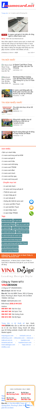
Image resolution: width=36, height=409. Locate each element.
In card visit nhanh (10, 186)
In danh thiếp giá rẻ (10, 195)
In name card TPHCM (9, 167)
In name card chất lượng (10, 164)
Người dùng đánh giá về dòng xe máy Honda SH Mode (23, 132)
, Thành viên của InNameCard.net (12, 38)
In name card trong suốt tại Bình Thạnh (14, 243)
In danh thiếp (6, 228)
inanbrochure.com (24, 342)
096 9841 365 (6, 308)
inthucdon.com (19, 338)
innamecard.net (7, 342)
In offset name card (22, 232)
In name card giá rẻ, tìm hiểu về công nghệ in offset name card (21, 35)
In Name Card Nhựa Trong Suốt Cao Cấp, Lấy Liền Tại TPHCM (23, 66)
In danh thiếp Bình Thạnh (20, 228)
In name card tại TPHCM (10, 251)
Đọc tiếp (30, 52)
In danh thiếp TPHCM (11, 213)
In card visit (17, 220)
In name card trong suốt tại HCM (12, 155)
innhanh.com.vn (25, 335)
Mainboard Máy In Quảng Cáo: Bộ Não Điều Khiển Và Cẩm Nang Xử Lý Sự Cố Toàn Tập (23, 79)
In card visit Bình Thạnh (11, 207)
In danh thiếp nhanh (10, 210)
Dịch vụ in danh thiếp (9, 152)
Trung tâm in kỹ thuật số (13, 323)
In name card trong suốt (10, 179)
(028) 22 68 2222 (16, 303)
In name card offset (8, 170)
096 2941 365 (6, 314)
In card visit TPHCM (8, 224)
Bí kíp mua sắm (7, 220)
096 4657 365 (6, 311)
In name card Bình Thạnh (12, 204)
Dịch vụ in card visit (23, 224)
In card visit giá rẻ (9, 198)
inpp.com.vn (26, 345)
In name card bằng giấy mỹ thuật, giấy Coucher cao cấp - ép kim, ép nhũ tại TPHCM (23, 91)
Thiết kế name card (10, 192)
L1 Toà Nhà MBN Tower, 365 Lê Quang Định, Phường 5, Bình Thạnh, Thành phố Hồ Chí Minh (17, 405)
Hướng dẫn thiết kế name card (13, 201)
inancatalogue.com (8, 345)
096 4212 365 (6, 317)
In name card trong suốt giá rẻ (13, 189)
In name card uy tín (8, 232)
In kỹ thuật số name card (10, 247)
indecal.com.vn (7, 340)
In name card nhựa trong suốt (11, 239)
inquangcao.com (7, 335)
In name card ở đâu (8, 161)
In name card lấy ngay (9, 176)
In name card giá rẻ (8, 158)
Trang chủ (5, 13)
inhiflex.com (6, 347)
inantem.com (25, 340)
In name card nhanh (8, 173)
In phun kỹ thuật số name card (12, 236)
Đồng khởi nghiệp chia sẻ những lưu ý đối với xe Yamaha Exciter (22, 121)
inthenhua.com (7, 338)
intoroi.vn (30, 338)
